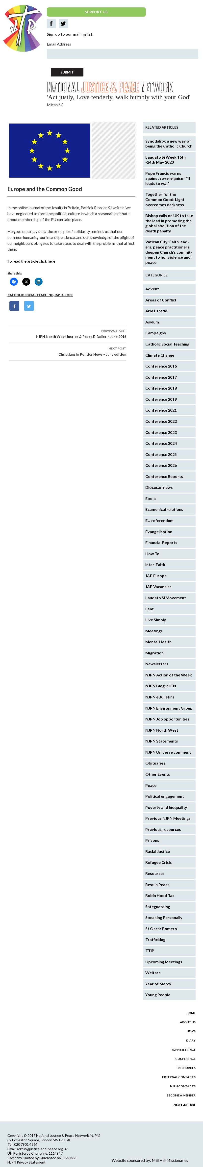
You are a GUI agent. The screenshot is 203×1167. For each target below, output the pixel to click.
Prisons (152, 840)
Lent (149, 608)
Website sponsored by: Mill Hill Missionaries (150, 1160)
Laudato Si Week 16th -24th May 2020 (165, 160)
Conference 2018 (161, 388)
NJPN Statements (161, 741)
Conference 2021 (161, 410)
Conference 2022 (161, 421)
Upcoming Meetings (163, 961)
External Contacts (179, 1077)
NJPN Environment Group (169, 708)
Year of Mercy (158, 983)
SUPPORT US (96, 12)
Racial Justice (157, 851)
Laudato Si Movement (165, 597)
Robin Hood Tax (160, 895)
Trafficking (155, 939)
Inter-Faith (155, 564)
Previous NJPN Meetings (168, 818)
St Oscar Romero (161, 928)
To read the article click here (31, 261)
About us (188, 1022)
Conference (185, 1059)
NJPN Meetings (184, 1049)
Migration (154, 652)
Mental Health (158, 641)
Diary (191, 1040)
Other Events (157, 774)
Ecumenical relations (164, 509)
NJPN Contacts (183, 1086)
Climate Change (159, 355)
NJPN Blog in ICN (160, 685)
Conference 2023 (161, 432)
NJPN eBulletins (160, 697)
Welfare (153, 972)
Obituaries (155, 763)
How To (152, 553)
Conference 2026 (161, 465)
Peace (150, 785)
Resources (155, 873)
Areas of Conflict (161, 300)
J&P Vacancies (158, 586)
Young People (157, 994)
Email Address (59, 44)
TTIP (149, 950)
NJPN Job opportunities (167, 719)
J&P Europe (63, 295)
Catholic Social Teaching (30, 295)
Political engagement (164, 796)
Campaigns (155, 332)
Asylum (152, 322)
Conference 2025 (161, 454)
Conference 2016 (161, 366)
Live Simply (155, 619)
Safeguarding (157, 906)
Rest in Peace (157, 884)
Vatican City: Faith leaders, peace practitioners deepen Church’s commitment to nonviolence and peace (168, 251)
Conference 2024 (161, 443)
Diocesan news (159, 487)
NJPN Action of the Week (168, 674)
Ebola (150, 498)
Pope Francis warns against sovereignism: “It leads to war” (167, 178)
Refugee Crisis (158, 862)
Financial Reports (161, 542)
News (191, 1031)
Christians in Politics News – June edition (92, 351)
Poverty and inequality (166, 807)
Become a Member (181, 1095)
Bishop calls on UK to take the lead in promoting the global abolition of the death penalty (169, 223)
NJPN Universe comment (168, 752)
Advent (152, 288)
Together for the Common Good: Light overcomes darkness (164, 199)
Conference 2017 (161, 377)
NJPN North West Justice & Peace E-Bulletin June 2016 (81, 334)
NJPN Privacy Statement (26, 1162)
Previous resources (163, 829)
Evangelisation (158, 531)
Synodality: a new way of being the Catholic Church (168, 144)
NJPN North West (161, 730)
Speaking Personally (163, 917)
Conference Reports (164, 476)
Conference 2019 (161, 399)
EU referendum (159, 520)
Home (191, 1013)
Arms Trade (156, 310)
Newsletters (156, 663)
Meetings (154, 630)
